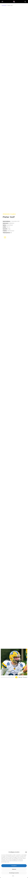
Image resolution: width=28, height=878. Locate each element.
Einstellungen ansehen (14, 872)
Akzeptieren (14, 865)
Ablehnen (14, 869)
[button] (26, 852)
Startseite (4, 5)
